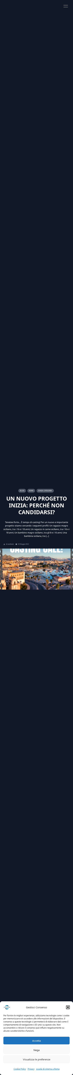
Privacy (31, 1069)
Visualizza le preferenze (36, 1059)
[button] (68, 1007)
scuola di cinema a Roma (48, 1069)
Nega (36, 1050)
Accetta (36, 1040)
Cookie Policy (20, 1069)
